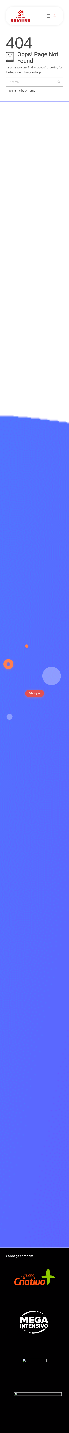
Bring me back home (22, 90)
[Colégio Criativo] (27, 16)
